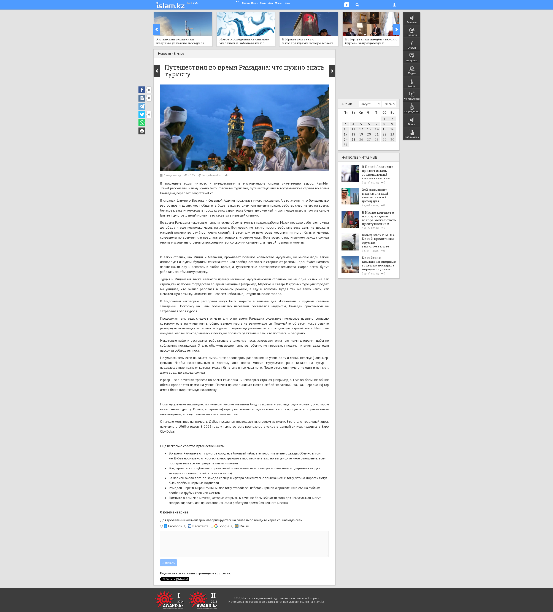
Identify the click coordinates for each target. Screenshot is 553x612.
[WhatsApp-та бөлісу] (141, 122)
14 (377, 129)
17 (346, 134)
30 (392, 139)
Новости (164, 53)
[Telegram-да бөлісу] (141, 106)
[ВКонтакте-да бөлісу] (141, 98)
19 (361, 134)
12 (361, 129)
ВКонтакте (200, 526)
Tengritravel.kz (202, 193)
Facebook (175, 526)
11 (353, 129)
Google (224, 526)
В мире (179, 53)
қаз (189, 2)
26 (361, 139)
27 (369, 139)
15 (384, 129)
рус (195, 2)
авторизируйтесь (219, 520)
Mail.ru (244, 526)
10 (346, 129)
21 (377, 134)
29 (384, 139)
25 (353, 139)
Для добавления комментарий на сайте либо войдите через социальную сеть (231, 520)
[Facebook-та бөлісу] (141, 89)
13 (369, 129)
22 (384, 134)
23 (392, 134)
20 (369, 134)
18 (353, 134)
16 (392, 129)
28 (377, 139)
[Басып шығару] (141, 131)
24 (346, 139)
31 (346, 144)
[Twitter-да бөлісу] (141, 114)
